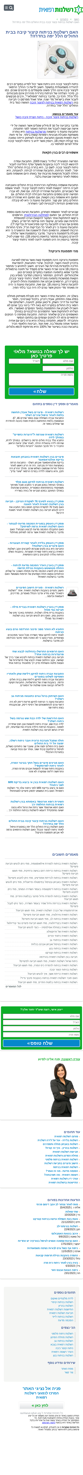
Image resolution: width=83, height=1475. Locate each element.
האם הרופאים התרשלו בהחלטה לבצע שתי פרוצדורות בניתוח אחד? (38, 653)
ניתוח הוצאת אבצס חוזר (64, 1270)
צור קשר (68, 1372)
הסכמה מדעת (65, 1320)
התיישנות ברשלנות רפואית (63, 1182)
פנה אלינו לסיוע (59, 1059)
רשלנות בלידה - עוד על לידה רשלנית (58, 1140)
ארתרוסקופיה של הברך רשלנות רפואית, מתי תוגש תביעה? (46, 910)
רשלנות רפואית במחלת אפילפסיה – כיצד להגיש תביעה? (47, 927)
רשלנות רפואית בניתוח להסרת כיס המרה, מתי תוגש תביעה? (45, 965)
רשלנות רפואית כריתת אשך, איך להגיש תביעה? (52, 973)
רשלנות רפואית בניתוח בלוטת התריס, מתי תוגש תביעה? (47, 982)
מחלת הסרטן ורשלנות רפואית (61, 1155)
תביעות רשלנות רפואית (65, 1151)
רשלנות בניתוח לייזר (62, 1316)
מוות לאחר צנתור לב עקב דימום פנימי (57, 1204)
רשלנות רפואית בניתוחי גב (63, 940)
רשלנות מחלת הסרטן (62, 1337)
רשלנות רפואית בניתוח (65, 1167)
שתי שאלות (71, 1211)
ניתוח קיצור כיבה (64, 1348)
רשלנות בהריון (65, 1305)
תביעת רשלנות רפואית (61, 1313)
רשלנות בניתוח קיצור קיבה (63, 969)
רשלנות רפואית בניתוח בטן (63, 948)
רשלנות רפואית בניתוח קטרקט (61, 952)
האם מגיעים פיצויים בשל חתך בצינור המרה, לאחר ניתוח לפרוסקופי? (37, 764)
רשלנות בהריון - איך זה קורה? (61, 1148)
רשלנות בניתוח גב (63, 1340)
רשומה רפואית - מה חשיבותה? (61, 1174)
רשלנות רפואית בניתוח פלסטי (61, 1159)
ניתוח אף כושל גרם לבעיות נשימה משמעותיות (52, 1248)
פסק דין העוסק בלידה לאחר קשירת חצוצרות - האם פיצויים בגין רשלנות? (36, 544)
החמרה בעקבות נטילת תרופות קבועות (57, 1255)
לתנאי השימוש (48, 1422)
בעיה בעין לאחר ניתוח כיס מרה (61, 1262)
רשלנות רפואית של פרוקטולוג (62, 931)
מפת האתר (67, 1368)
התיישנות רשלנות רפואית (60, 1309)
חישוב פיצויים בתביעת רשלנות (61, 1163)
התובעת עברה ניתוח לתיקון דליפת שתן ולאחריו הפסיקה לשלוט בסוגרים (35, 675)
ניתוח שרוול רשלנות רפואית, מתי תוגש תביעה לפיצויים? (48, 961)
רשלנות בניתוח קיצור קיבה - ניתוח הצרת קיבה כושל (46, 117)
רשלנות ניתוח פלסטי (62, 1333)
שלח (41, 391)
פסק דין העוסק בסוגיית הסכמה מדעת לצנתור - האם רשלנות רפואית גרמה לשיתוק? (35, 525)
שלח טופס (41, 1043)
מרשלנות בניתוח (36, 131)
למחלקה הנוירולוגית (36, 215)
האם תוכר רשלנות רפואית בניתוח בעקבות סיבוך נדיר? (48, 978)
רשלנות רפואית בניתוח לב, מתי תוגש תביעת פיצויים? (49, 918)
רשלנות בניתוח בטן (63, 1355)
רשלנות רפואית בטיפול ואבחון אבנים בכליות (54, 944)
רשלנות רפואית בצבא (62, 1344)
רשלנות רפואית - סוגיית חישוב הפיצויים (40, 587)
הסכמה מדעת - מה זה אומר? (62, 1171)
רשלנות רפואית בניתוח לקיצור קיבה (51, 102)
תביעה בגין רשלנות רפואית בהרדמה (58, 956)
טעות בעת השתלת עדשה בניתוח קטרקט (55, 1219)
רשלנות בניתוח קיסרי (62, 1302)
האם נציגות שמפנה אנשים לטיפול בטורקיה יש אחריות (48, 1240)
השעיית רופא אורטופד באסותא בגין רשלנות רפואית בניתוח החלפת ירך (37, 803)
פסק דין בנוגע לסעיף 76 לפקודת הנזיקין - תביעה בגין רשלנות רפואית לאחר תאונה (34, 503)
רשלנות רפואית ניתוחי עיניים (62, 935)
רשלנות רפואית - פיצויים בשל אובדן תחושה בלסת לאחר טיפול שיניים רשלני (37, 414)
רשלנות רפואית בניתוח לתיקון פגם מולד (39, 482)
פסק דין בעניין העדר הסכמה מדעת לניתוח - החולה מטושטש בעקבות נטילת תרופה (37, 567)
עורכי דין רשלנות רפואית (64, 1178)
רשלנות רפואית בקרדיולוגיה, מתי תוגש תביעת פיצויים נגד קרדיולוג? (42, 923)
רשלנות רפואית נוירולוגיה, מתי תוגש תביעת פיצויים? (50, 914)
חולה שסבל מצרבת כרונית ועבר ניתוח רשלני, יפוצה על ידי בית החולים (36, 742)
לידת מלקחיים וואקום (62, 1298)
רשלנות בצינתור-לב (67, 1226)
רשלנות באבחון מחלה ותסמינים (60, 1144)
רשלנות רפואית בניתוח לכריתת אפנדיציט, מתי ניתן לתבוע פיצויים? (42, 877)
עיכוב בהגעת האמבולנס (65, 1233)
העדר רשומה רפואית (62, 1351)
